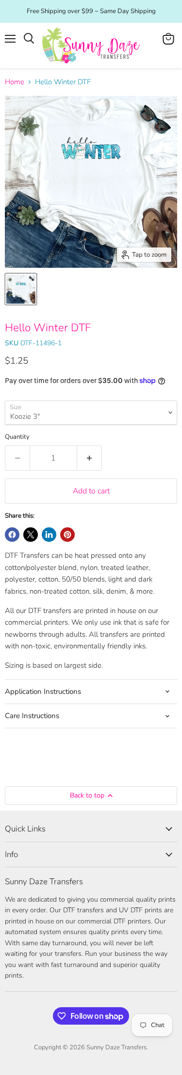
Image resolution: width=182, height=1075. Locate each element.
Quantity (17, 437)
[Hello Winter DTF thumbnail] (20, 289)
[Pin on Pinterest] (67, 534)
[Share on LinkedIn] (49, 534)
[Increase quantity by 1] (89, 458)
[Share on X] (30, 534)
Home (14, 82)
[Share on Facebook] (12, 534)
